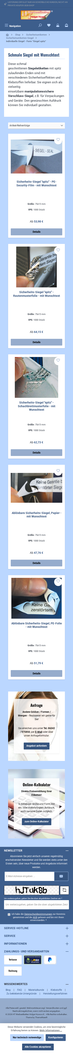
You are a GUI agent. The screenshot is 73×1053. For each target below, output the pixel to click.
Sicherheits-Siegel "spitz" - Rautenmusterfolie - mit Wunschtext (36, 294)
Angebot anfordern (36, 745)
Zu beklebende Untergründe (21, 993)
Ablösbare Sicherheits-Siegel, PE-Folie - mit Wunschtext (36, 625)
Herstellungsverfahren (55, 993)
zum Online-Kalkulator (37, 821)
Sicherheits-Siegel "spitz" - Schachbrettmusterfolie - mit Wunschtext (36, 406)
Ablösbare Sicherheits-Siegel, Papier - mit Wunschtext (36, 514)
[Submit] (61, 876)
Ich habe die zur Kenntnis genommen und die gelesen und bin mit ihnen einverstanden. (38, 917)
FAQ (19, 990)
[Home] (7, 35)
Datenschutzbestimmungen (38, 914)
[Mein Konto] (57, 25)
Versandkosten (52, 1008)
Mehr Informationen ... (51, 1030)
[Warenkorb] (66, 25)
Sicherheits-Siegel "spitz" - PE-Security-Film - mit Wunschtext (36, 183)
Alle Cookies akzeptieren (38, 1046)
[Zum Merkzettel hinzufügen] (58, 140)
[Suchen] (40, 25)
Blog (8, 990)
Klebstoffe (56, 990)
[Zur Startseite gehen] (36, 15)
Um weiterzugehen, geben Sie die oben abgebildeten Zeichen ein (33, 898)
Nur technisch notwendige (27, 1037)
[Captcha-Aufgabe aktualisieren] (64, 890)
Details (37, 231)
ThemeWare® (41, 1017)
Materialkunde (36, 990)
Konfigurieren (55, 1037)
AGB (35, 917)
